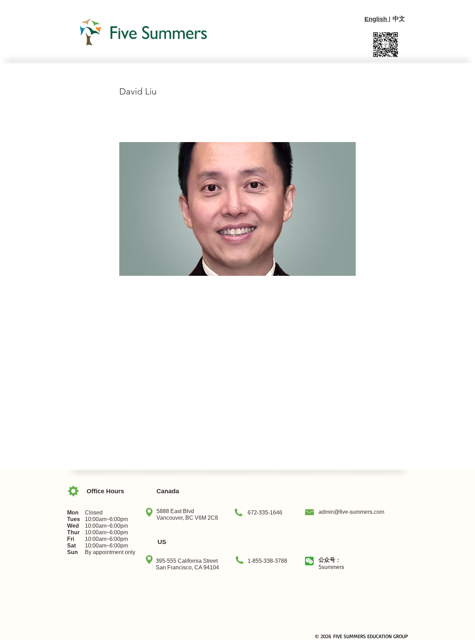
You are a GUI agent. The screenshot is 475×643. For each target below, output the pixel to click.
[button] (309, 561)
